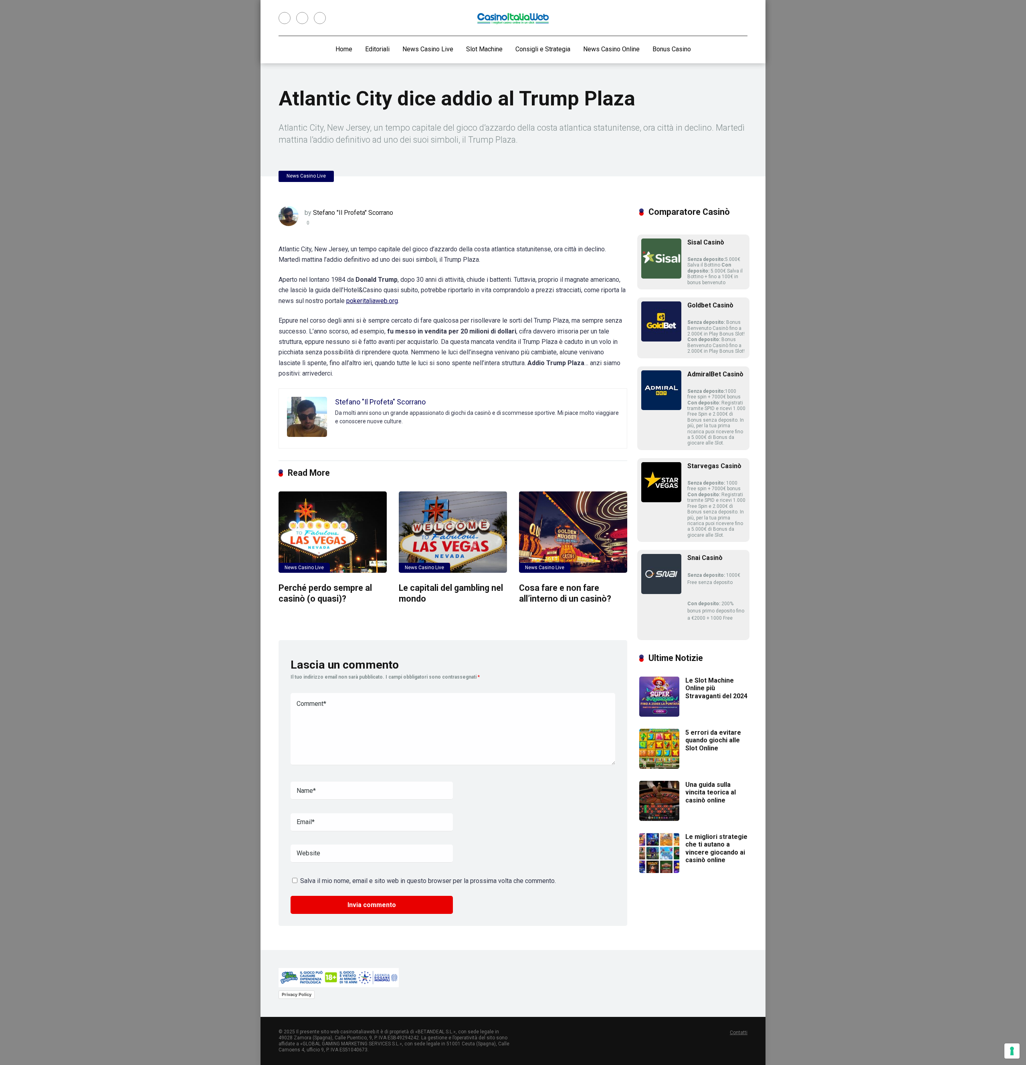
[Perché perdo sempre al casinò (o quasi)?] (333, 532)
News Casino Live (427, 49)
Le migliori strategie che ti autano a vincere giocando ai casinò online (716, 848)
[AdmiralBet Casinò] (661, 408)
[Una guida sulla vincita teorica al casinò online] (659, 818)
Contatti (738, 1032)
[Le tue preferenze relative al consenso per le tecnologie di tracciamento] (1012, 1051)
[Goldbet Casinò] (661, 339)
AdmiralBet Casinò (715, 374)
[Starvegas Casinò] (661, 500)
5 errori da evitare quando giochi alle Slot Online (713, 740)
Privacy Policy (296, 994)
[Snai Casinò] (661, 592)
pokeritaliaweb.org (372, 301)
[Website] (320, 18)
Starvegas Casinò (714, 466)
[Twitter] (302, 18)
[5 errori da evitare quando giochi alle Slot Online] (659, 766)
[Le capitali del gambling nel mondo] (453, 532)
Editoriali (377, 49)
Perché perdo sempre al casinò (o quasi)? (325, 593)
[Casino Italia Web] (513, 18)
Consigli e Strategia (542, 49)
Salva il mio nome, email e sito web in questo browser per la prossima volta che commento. (428, 881)
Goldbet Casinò (710, 305)
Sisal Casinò (705, 242)
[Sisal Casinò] (661, 276)
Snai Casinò (705, 558)
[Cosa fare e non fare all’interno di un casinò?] (573, 532)
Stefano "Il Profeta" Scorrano (353, 212)
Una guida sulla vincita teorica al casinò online (710, 792)
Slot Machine (484, 49)
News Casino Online (611, 49)
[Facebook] (285, 18)
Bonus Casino (671, 49)
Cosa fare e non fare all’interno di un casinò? (565, 593)
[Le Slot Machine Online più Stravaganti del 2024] (659, 714)
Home (343, 49)
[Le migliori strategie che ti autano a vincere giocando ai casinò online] (659, 871)
